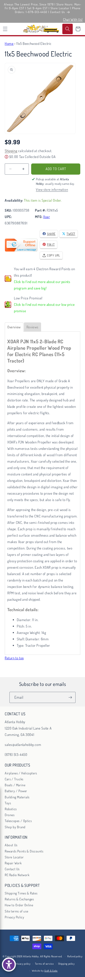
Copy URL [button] (53, 255)
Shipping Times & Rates (21, 893)
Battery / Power (16, 791)
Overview (14, 327)
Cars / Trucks (14, 779)
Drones (10, 815)
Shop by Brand (15, 827)
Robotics (11, 809)
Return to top (14, 658)
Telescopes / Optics (18, 821)
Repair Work (13, 863)
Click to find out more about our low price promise (44, 307)
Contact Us (12, 869)
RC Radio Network (17, 875)
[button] (5, 29)
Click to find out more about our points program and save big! (42, 284)
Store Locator (14, 857)
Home (9, 43)
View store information (52, 189)
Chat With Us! (73, 19)
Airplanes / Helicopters (21, 773)
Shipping (11, 151)
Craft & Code (51, 970)
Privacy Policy (14, 917)
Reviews (32, 327)
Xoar (46, 216)
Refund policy (74, 956)
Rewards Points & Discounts (24, 851)
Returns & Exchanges (19, 899)
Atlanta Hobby (31, 956)
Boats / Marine (15, 785)
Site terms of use (16, 911)
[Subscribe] (70, 697)
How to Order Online (19, 905)
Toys (8, 803)
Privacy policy (23, 963)
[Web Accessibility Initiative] (9, 964)
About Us (11, 845)
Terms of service (44, 963)
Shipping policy (66, 963)
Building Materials (17, 797)
